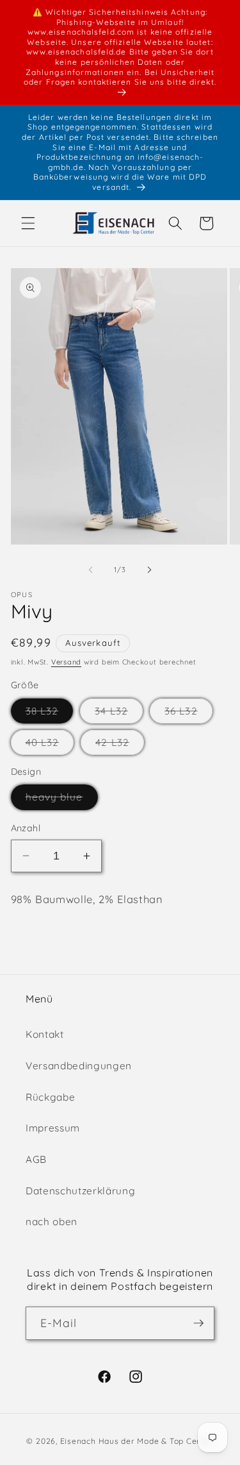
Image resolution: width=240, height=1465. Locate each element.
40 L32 (50, 745)
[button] (28, 223)
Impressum (53, 1128)
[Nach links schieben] (90, 569)
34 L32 (119, 714)
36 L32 (188, 714)
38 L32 (50, 714)
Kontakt (45, 1034)
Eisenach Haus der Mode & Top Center (137, 1441)
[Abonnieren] (198, 1323)
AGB (36, 1159)
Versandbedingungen (79, 1066)
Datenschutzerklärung (80, 1191)
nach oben (51, 1221)
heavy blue (62, 799)
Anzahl (26, 828)
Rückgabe (50, 1097)
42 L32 (119, 745)
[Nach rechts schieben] (150, 569)
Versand (66, 661)
